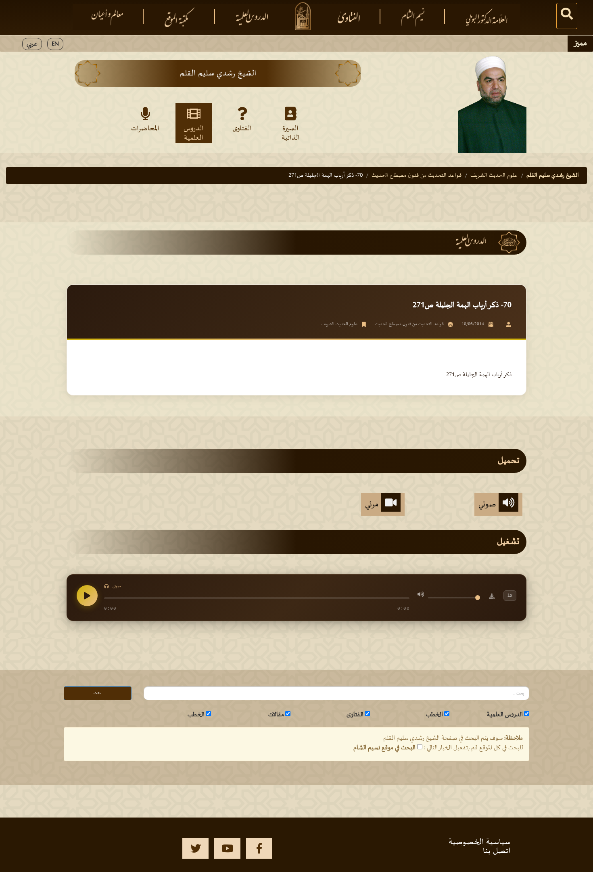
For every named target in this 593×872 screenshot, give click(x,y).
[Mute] (421, 595)
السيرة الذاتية (291, 132)
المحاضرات (145, 128)
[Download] (492, 597)
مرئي (373, 504)
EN (55, 44)
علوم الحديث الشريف (494, 175)
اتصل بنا (496, 851)
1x (509, 595)
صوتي (488, 504)
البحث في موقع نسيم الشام (384, 747)
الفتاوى (242, 128)
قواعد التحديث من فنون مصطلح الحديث (416, 175)
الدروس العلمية (194, 132)
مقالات (276, 714)
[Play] (87, 595)
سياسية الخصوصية (479, 842)
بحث (97, 693)
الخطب (434, 714)
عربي (32, 44)
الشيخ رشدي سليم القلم (552, 175)
